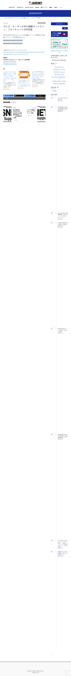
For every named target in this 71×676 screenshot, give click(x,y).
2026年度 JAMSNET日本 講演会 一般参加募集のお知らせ (63, 224)
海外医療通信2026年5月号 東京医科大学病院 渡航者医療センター (63, 436)
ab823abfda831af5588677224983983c (13, 40)
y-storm (37, 672)
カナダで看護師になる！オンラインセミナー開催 (31, 111)
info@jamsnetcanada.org (10, 64)
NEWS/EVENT (42, 23)
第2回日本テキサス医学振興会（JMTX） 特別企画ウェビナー (62, 553)
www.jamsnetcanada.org (9, 61)
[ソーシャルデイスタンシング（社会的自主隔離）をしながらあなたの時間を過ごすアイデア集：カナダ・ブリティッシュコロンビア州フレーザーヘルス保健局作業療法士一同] (24, 74)
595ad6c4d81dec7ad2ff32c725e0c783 (12, 43)
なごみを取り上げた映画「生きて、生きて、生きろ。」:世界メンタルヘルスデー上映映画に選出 (63, 543)
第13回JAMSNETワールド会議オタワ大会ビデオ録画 (62, 330)
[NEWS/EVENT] (7, 111)
